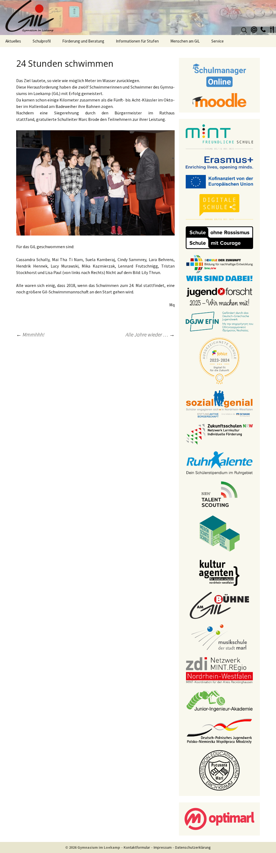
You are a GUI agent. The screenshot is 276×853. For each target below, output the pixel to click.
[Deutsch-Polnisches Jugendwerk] (219, 730)
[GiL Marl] (138, 17)
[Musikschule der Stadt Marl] (219, 637)
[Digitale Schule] (219, 207)
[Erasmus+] (219, 162)
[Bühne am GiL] (219, 604)
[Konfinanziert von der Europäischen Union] (219, 181)
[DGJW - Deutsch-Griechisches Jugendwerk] (219, 321)
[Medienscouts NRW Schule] (219, 533)
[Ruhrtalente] (219, 462)
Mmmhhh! (30, 334)
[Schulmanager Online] (219, 74)
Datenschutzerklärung (193, 847)
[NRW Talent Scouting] (219, 493)
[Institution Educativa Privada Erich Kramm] (219, 769)
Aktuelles (13, 41)
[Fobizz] (219, 360)
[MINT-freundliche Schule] (219, 137)
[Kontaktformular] (254, 28)
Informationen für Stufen (137, 41)
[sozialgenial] (219, 403)
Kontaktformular (137, 847)
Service (217, 41)
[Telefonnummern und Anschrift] (263, 28)
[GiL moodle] (219, 99)
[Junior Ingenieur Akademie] (219, 700)
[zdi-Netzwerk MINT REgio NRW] (219, 670)
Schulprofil (42, 41)
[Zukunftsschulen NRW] (219, 433)
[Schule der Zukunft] (219, 267)
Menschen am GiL (185, 41)
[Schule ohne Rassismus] (219, 237)
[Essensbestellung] (272, 28)
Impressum (163, 847)
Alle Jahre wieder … (150, 334)
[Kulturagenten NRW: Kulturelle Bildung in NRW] (219, 572)
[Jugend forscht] (219, 296)
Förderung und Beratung (83, 41)
